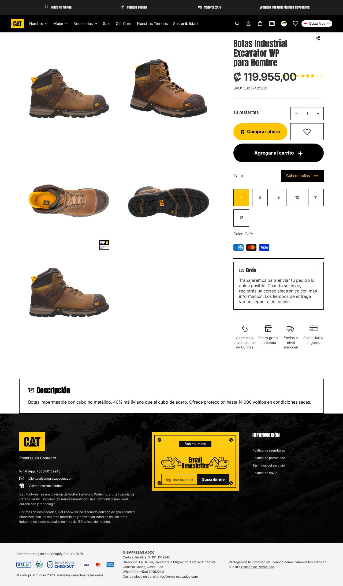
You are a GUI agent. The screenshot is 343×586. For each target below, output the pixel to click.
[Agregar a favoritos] (307, 131)
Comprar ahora (263, 131)
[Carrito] (260, 23)
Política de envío (264, 473)
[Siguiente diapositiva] (326, 7)
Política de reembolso (268, 450)
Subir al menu (195, 444)
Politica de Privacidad (257, 567)
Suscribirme (213, 479)
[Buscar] (237, 23)
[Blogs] (272, 23)
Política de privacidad (268, 458)
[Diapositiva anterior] (12, 7)
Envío (251, 270)
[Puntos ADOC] (284, 23)
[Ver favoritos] (295, 23)
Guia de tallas (298, 175)
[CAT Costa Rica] (32, 442)
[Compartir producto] (318, 38)
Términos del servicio (268, 465)
